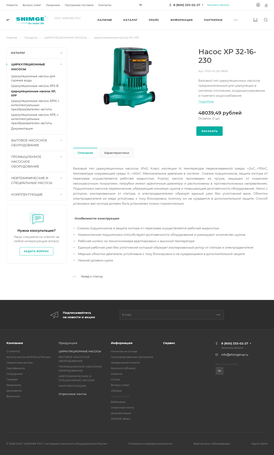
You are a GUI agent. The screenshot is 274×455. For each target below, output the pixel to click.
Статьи (115, 379)
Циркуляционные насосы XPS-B (35, 86)
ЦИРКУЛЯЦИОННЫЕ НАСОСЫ (28, 66)
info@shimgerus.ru (234, 354)
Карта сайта (259, 443)
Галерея (12, 379)
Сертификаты (15, 368)
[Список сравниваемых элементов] (266, 5)
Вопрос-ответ (120, 385)
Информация (121, 343)
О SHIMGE (13, 351)
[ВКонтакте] (140, 5)
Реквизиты (13, 385)
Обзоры (116, 390)
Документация (22, 128)
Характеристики (116, 153)
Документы (14, 390)
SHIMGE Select (120, 418)
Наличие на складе (124, 351)
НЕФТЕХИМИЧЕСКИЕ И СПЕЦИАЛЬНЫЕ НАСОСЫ (31, 180)
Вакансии (13, 396)
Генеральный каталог (125, 362)
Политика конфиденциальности (150, 443)
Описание (85, 153)
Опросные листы (73, 394)
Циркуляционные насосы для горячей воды (33, 78)
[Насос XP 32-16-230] (129, 77)
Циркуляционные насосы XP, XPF (33, 93)
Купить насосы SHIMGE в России (28, 357)
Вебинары (118, 401)
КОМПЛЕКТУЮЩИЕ (27, 194)
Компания (14, 343)
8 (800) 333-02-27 (186, 5)
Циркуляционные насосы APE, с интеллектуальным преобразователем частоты (35, 119)
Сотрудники (14, 373)
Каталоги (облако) (123, 368)
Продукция (68, 343)
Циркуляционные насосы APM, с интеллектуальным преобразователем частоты (35, 105)
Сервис (169, 343)
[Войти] (258, 5)
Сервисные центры (19, 362)
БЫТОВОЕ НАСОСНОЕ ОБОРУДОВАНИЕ (29, 142)
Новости (116, 373)
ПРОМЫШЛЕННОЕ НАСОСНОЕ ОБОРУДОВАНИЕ (26, 161)
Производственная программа (132, 357)
